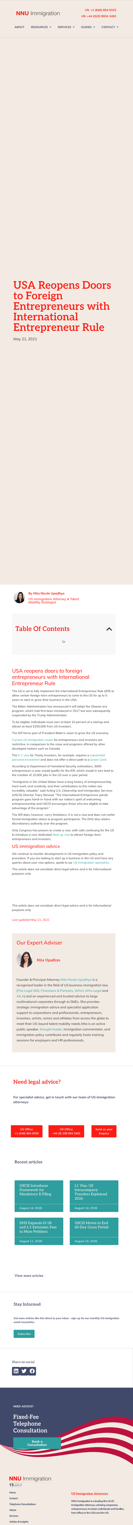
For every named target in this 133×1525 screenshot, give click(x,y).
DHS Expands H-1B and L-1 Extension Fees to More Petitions (38, 1227)
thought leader (51, 1029)
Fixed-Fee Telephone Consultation (30, 1424)
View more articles (29, 1276)
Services (13, 1515)
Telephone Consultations (22, 1504)
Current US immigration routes (32, 740)
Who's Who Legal (88, 991)
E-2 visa (23, 755)
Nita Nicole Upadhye (75, 980)
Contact (13, 1498)
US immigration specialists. (91, 862)
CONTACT (108, 27)
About (12, 1510)
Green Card (98, 759)
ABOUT (19, 27)
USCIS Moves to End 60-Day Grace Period (92, 1225)
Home (12, 1492)
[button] (109, 629)
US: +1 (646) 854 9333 (100, 10)
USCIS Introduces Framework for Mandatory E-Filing (35, 1190)
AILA (20, 996)
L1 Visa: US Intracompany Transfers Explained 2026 (91, 1192)
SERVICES (64, 27)
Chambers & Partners (57, 991)
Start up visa (61, 835)
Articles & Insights (18, 1521)
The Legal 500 (28, 991)
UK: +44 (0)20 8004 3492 (98, 16)
